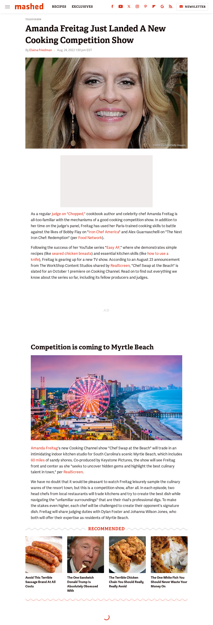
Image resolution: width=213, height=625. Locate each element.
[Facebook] (112, 7)
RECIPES (59, 7)
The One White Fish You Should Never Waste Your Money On (169, 582)
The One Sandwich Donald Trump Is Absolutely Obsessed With (82, 584)
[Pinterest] (145, 7)
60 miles (38, 460)
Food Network (90, 237)
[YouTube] (120, 7)
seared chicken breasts (72, 253)
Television (33, 19)
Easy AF (113, 247)
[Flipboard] (153, 7)
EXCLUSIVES (82, 7)
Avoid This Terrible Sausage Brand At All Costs (40, 582)
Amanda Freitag (44, 448)
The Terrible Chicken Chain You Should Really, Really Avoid (126, 582)
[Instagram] (137, 7)
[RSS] (170, 7)
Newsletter (195, 7)
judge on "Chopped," (68, 213)
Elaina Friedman (40, 50)
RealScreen (120, 265)
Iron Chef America (104, 231)
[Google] (162, 7)
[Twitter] (128, 7)
